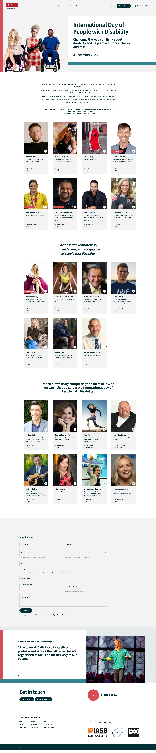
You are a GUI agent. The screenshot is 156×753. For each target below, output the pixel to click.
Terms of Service (61, 615)
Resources (23, 727)
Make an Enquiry (26, 699)
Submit (26, 610)
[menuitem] (62, 6)
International (34, 724)
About (21, 721)
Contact (22, 724)
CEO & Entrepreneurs (92, 363)
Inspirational (60, 169)
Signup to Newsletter (43, 699)
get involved (109, 100)
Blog (45, 721)
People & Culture (120, 445)
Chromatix (142, 747)
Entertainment (34, 727)
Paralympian (118, 225)
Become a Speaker (49, 727)
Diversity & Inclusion (33, 169)
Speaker (32, 721)
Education (59, 499)
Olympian (88, 499)
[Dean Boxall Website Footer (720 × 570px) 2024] (115, 659)
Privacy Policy (51, 615)
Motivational (89, 225)
